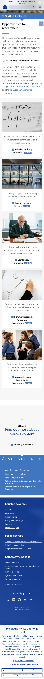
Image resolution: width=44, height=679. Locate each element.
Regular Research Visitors (23, 204)
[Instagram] (19, 599)
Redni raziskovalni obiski (15, 474)
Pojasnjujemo (11, 517)
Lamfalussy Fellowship (21, 261)
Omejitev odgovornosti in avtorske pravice (23, 542)
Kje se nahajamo (12, 528)
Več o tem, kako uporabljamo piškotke (23, 664)
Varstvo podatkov (12, 563)
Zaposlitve (9, 513)
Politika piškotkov (12, 572)
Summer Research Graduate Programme (22, 320)
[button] (39, 2)
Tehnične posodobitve (14, 545)
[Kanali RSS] (36, 599)
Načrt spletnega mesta (14, 584)
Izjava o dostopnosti (13, 575)
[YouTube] (25, 599)
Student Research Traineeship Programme (22, 380)
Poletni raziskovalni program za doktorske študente (23, 482)
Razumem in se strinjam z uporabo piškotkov (23, 670)
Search (33, 6)
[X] (8, 599)
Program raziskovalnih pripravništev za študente (21, 488)
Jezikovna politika (12, 579)
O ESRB (8, 510)
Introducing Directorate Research (22, 61)
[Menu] (40, 7)
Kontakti (8, 524)
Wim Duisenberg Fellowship (22, 151)
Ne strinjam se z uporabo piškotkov (23, 675)
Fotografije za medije (14, 521)
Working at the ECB (23, 445)
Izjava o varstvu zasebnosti (23, 661)
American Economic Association (24, 87)
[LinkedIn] (13, 599)
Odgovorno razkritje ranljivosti (18, 549)
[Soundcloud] (30, 599)
